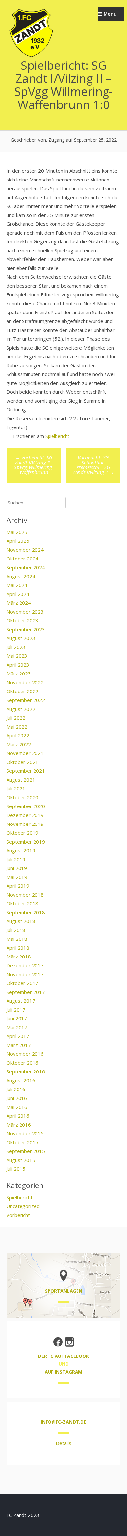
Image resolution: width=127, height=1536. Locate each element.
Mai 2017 (17, 1027)
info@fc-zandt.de (63, 1422)
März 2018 (19, 956)
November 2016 (25, 1054)
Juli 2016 (16, 1089)
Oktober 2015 (22, 1142)
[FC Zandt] (31, 56)
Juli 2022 (16, 717)
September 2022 (26, 700)
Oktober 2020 (22, 797)
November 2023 (25, 611)
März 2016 (19, 1124)
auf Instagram (63, 1372)
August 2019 (21, 850)
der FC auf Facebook (63, 1356)
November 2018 (25, 894)
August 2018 (21, 921)
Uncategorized (23, 1206)
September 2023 (26, 629)
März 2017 (19, 1045)
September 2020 (26, 806)
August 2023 (21, 638)
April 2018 (18, 947)
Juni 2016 (17, 1098)
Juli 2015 (16, 1169)
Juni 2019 (17, 868)
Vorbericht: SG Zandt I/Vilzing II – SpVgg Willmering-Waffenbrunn (34, 464)
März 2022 (19, 744)
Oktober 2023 (22, 620)
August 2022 (21, 709)
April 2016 (18, 1115)
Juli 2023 (16, 647)
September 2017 (26, 992)
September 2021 (26, 771)
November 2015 (25, 1133)
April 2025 (18, 541)
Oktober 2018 (22, 903)
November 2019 (25, 824)
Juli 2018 (16, 930)
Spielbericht (57, 436)
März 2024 (19, 602)
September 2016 (26, 1071)
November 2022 (25, 682)
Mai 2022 (17, 726)
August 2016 (21, 1080)
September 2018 (26, 912)
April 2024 (18, 594)
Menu (109, 13)
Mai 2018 (17, 939)
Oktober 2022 (22, 691)
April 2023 (18, 664)
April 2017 (18, 1036)
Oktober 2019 (22, 832)
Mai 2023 (17, 656)
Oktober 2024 (22, 558)
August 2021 (21, 779)
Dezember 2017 (25, 965)
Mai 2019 (17, 877)
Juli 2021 (16, 788)
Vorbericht (18, 1215)
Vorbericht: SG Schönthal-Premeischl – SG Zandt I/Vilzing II (93, 464)
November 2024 (25, 549)
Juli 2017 (16, 1009)
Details (63, 1443)
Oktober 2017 (22, 983)
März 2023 (19, 673)
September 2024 (26, 567)
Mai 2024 (17, 585)
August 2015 (21, 1160)
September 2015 (26, 1151)
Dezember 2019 (25, 815)
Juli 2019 (16, 859)
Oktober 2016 (22, 1062)
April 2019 (18, 885)
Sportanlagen (63, 1291)
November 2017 (25, 974)
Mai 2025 (17, 532)
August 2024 (21, 576)
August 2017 (21, 1000)
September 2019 (26, 841)
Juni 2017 (17, 1018)
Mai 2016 (17, 1107)
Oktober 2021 (22, 762)
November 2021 (25, 753)
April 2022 (18, 735)
